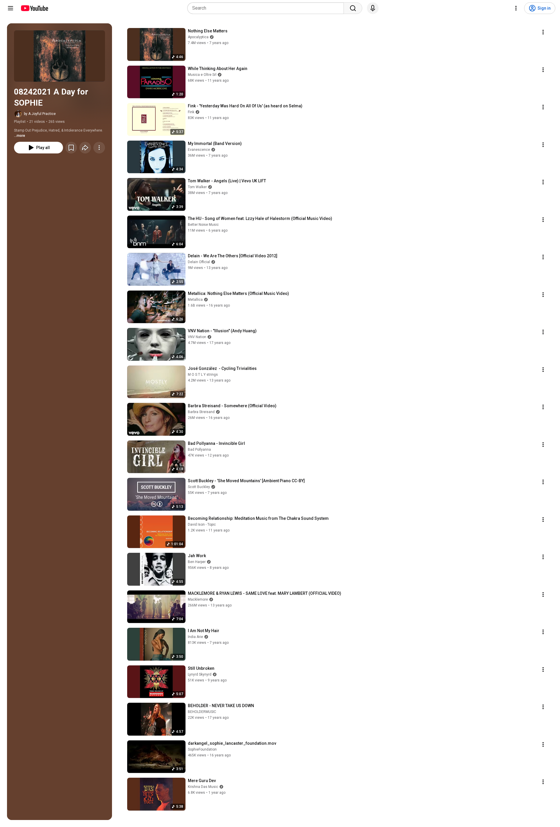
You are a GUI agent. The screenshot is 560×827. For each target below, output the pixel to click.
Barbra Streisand (201, 412)
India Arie (195, 637)
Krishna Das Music (203, 787)
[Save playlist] (71, 147)
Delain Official (199, 262)
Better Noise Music (203, 225)
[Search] (353, 8)
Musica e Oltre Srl (202, 75)
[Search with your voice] (373, 8)
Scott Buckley (199, 487)
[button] (59, 56)
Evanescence (199, 150)
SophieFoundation (202, 749)
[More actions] (99, 147)
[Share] (85, 147)
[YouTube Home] (34, 8)
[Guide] (10, 8)
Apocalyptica (198, 37)
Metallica (195, 300)
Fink (191, 112)
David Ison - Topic (202, 524)
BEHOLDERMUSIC (202, 712)
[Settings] (515, 8)
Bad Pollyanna (199, 449)
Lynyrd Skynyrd (199, 674)
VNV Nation (197, 337)
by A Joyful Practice (40, 114)
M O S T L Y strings (203, 375)
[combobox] (267, 8)
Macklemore (198, 599)
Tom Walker (197, 187)
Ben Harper (197, 562)
